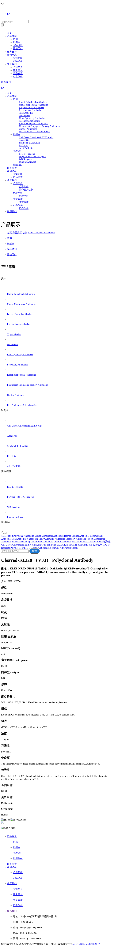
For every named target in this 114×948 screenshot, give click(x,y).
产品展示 (12, 36)
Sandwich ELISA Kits (57, 544)
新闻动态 (12, 54)
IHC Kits (73, 544)
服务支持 (12, 51)
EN (8, 13)
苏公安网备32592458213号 (86, 944)
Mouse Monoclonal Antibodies (49, 536)
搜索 (34, 551)
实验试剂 (18, 45)
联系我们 (6, 82)
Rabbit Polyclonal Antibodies (41, 232)
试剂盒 (16, 42)
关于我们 (12, 64)
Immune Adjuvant (60, 548)
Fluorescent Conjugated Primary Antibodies (32, 541)
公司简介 (18, 67)
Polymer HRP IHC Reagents (23, 548)
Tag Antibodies (19, 539)
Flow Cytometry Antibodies (52, 539)
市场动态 (18, 61)
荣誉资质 (18, 73)
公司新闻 (18, 58)
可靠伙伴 (18, 76)
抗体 (15, 39)
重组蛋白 (18, 48)
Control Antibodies (62, 541)
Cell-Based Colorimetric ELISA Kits (18, 544)
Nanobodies (32, 539)
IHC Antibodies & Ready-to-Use (87, 541)
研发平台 (18, 70)
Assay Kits (41, 544)
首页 (9, 33)
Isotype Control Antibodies (76, 536)
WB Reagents (44, 548)
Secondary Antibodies (75, 539)
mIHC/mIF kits (85, 544)
